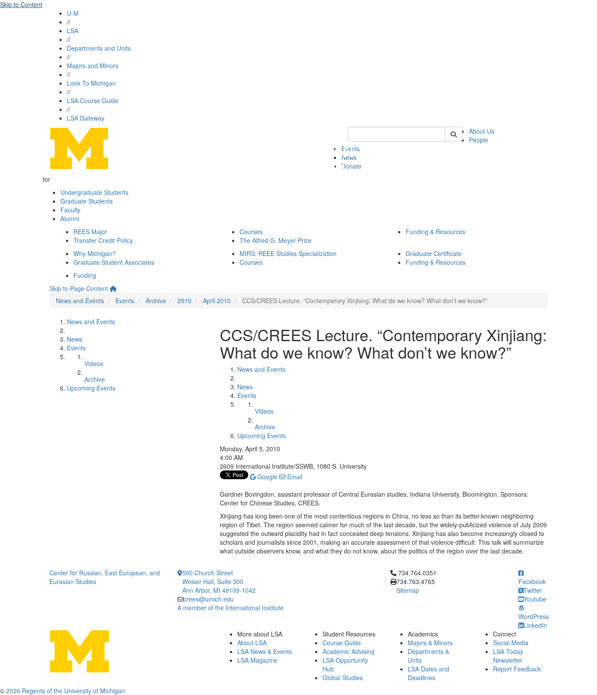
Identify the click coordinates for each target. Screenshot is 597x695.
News (74, 339)
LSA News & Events (264, 651)
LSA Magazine (257, 660)
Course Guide (342, 642)
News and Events (80, 300)
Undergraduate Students (94, 192)
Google (267, 476)
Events (124, 300)
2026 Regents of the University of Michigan (65, 690)
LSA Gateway (85, 118)
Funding (84, 275)
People (478, 139)
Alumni (69, 218)
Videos (93, 363)
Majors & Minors (430, 642)
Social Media (510, 642)
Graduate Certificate (434, 253)
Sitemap (407, 590)
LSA (72, 30)
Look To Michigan (91, 83)
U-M (73, 13)
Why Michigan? (94, 253)
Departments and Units (99, 48)
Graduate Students (86, 201)
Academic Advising (349, 651)
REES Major (90, 231)
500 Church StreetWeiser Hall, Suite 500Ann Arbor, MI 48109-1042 (219, 581)
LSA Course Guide (92, 100)
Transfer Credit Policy (103, 240)
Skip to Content (21, 4)
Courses (251, 231)
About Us (481, 131)
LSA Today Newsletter (508, 655)
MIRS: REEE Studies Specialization (288, 253)
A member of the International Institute (230, 607)
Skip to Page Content (78, 288)
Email (293, 476)
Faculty (70, 209)
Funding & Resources (435, 231)
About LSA (252, 642)
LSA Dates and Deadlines (428, 673)
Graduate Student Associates (113, 262)
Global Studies (343, 677)
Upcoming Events (91, 388)
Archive (156, 300)
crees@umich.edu (209, 599)
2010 (184, 300)
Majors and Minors (92, 65)
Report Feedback (517, 668)
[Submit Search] (453, 134)
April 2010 (217, 300)
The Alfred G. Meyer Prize (275, 240)
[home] (113, 288)
